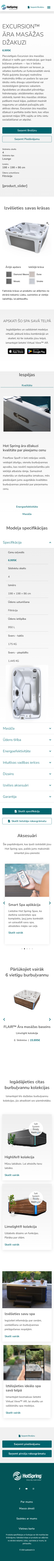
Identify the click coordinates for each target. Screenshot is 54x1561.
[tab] (27, 385)
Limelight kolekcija (27, 1033)
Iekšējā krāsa (36, 267)
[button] (47, 223)
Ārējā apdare (13, 267)
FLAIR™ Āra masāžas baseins (27, 1026)
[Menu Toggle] (49, 7)
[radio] (9, 274)
